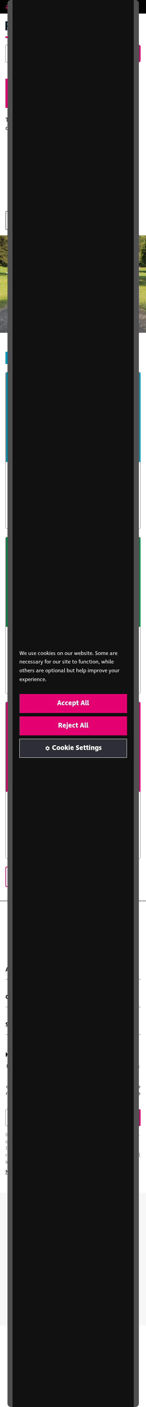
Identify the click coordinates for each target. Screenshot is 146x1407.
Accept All (73, 703)
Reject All (73, 725)
